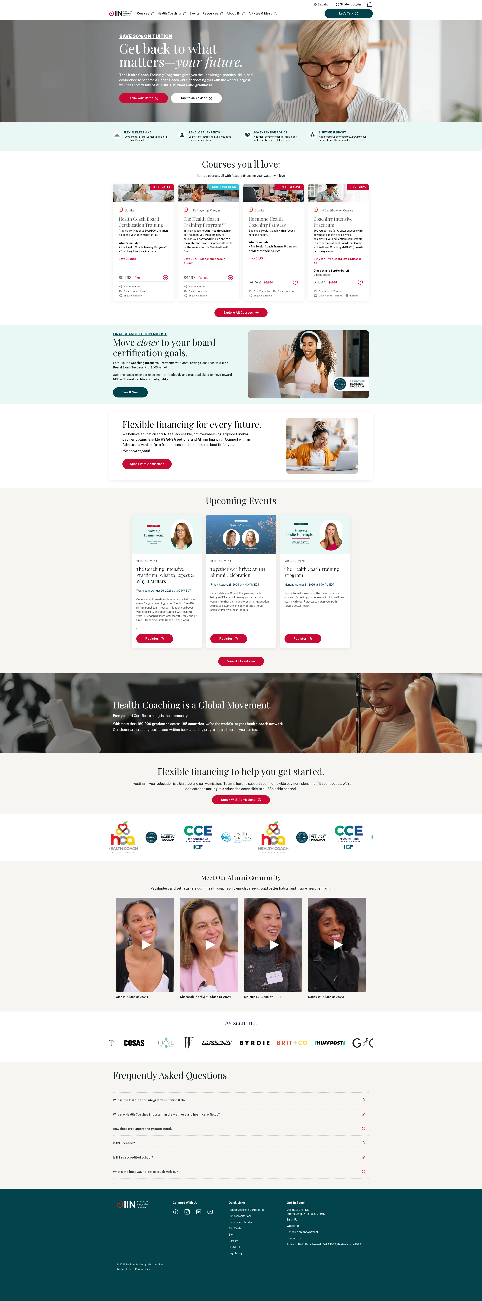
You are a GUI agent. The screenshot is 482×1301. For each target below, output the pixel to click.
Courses (143, 13)
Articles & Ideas (260, 13)
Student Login (350, 4)
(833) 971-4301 (301, 1209)
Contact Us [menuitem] (294, 1238)
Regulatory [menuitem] (235, 1253)
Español (323, 4)
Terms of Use (124, 1269)
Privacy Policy (142, 1269)
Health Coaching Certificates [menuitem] (246, 1209)
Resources (210, 13)
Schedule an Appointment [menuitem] (302, 1232)
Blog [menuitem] (231, 1234)
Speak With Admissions (147, 464)
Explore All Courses (238, 312)
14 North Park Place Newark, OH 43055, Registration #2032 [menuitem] (324, 1244)
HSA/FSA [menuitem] (234, 1247)
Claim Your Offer (141, 98)
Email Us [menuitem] (292, 1219)
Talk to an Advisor (193, 98)
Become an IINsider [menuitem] (240, 1222)
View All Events (238, 661)
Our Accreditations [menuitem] (240, 1216)
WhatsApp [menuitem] (293, 1225)
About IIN (233, 13)
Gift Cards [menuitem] (235, 1228)
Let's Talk (346, 13)
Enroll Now (130, 392)
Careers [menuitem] (233, 1240)
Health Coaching (169, 13)
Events (195, 13)
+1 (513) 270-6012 (315, 1213)
